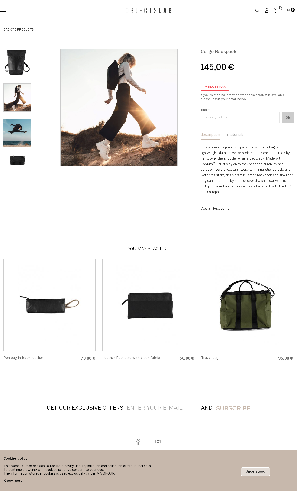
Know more (13, 481)
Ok (288, 117)
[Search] (257, 10)
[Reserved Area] (267, 10)
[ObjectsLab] (148, 10)
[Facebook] (139, 441)
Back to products (18, 29)
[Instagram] (158, 441)
